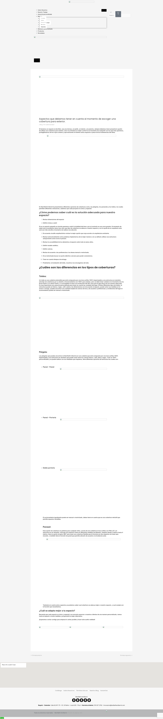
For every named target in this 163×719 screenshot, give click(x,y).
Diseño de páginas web (75, 713)
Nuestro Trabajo (42, 12)
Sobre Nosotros (42, 10)
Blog (41, 124)
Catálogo (58, 691)
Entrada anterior (36, 655)
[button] (111, 12)
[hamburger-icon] (104, 10)
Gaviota (43, 27)
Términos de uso (82, 691)
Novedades (41, 33)
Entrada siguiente (126, 655)
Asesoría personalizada (45, 14)
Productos (41, 31)
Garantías (104, 691)
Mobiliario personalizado (45, 29)
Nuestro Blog (94, 691)
